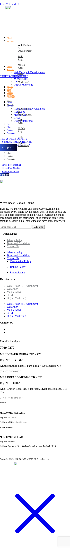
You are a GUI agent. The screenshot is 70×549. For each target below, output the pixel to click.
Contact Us (13, 246)
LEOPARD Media (10, 4)
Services (10, 104)
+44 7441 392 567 (13, 397)
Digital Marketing (23, 80)
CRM (20, 73)
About (9, 66)
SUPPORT (8, 147)
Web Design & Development (25, 48)
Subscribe (38, 227)
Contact (10, 156)
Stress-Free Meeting (11, 165)
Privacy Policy (14, 240)
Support (4, 174)
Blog (9, 153)
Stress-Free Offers (10, 171)
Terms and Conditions (18, 243)
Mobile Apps (21, 66)
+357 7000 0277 (12, 371)
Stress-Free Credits (11, 168)
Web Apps (20, 58)
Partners (10, 88)
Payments (11, 159)
